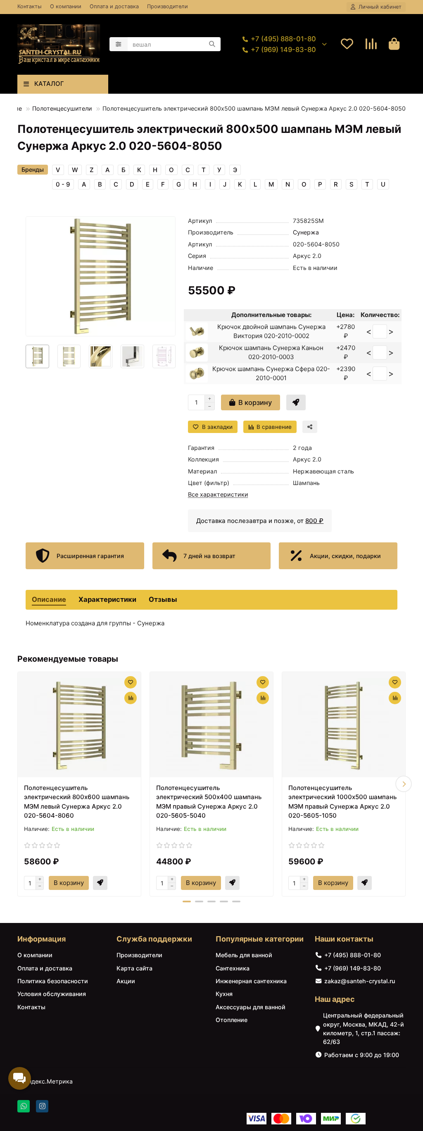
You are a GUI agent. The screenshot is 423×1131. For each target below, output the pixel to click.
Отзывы (163, 599)
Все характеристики (218, 494)
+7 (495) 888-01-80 (283, 39)
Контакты (29, 6)
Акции (125, 980)
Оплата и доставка (114, 6)
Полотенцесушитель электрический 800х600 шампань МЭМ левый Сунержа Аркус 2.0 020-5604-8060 (76, 802)
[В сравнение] (130, 698)
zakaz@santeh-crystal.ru (359, 980)
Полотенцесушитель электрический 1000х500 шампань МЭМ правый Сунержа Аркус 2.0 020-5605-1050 (342, 802)
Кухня (224, 993)
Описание (49, 599)
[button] (19, 784)
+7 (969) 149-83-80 (283, 49)
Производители (167, 6)
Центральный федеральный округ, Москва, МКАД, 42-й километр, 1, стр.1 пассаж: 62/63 (363, 1028)
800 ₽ (314, 521)
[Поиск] (212, 44)
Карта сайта (134, 968)
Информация (41, 939)
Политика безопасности (52, 980)
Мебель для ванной (244, 954)
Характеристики (107, 599)
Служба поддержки (154, 939)
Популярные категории (260, 939)
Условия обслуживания (51, 993)
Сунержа (306, 232)
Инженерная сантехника (251, 980)
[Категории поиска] (118, 44)
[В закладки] (130, 682)
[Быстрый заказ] (296, 402)
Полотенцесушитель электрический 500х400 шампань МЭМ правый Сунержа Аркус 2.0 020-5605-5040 (208, 802)
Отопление (231, 1019)
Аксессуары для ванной (250, 1006)
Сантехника (233, 968)
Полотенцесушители (62, 108)
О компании (65, 6)
